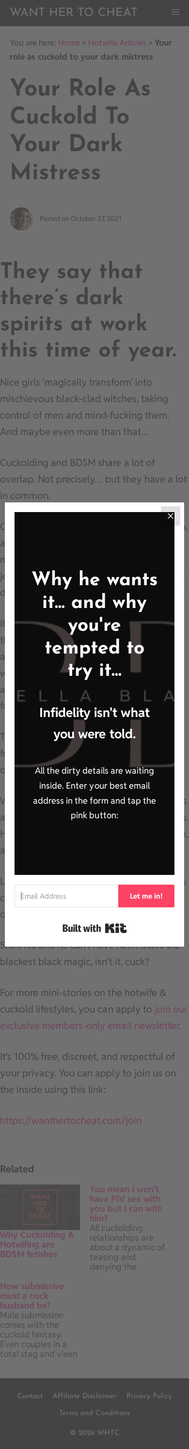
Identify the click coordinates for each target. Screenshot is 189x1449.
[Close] (170, 516)
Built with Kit (95, 928)
